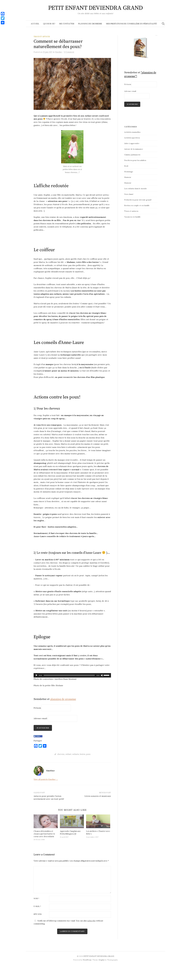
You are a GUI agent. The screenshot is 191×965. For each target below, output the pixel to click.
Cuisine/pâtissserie (132, 155)
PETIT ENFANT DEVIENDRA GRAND (95, 8)
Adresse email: (41, 718)
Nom (36, 898)
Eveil (126, 166)
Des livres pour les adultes (135, 160)
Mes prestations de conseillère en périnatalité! (131, 23)
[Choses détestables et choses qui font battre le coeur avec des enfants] (46, 821)
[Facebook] (2, 14)
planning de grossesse (63, 699)
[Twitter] (2, 18)
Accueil (35, 23)
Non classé (128, 194)
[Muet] (102, 675)
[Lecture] (36, 675)
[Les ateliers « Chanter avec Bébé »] (98, 821)
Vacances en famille (132, 217)
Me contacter (66, 23)
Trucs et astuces (42, 37)
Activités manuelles (132, 132)
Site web (38, 914)
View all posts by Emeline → (46, 779)
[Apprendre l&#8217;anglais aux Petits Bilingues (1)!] (72, 821)
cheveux (61, 754)
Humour (127, 183)
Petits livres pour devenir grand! (137, 200)
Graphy (101, 960)
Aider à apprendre (131, 143)
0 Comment (69, 52)
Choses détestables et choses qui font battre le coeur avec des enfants (44, 834)
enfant (68, 754)
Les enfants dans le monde (135, 188)
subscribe (91, 921)
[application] (72, 675)
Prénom (37, 707)
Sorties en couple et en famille (137, 205)
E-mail (37, 906)
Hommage (128, 171)
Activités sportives (132, 138)
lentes (82, 754)
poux (88, 754)
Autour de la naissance (133, 149)
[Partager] (2, 22)
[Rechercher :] (163, 23)
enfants (75, 754)
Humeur (127, 177)
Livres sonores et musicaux (98, 796)
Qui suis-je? (49, 23)
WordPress (87, 960)
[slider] (107, 675)
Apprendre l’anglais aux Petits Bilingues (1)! (70, 832)
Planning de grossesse (90, 23)
